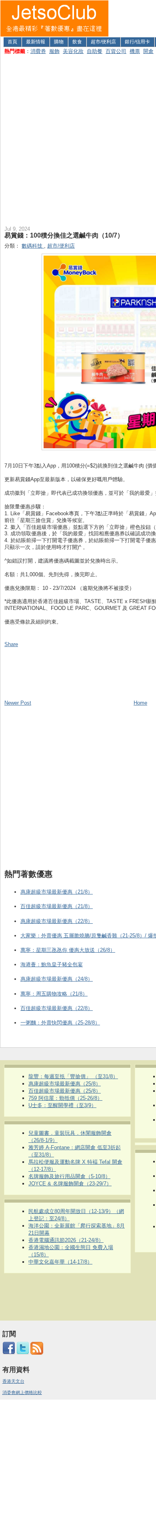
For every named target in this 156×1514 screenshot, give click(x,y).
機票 (135, 51)
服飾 (54, 51)
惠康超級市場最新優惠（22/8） (56, 921)
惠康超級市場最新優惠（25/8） (64, 1084)
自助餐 (94, 51)
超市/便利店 (103, 42)
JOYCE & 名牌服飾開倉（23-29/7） (70, 1184)
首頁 (12, 42)
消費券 (38, 51)
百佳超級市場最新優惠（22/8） (56, 1008)
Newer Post (17, 703)
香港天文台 (13, 1381)
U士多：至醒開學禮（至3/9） (62, 1105)
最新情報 (35, 42)
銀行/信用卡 (137, 42)
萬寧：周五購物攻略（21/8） (54, 994)
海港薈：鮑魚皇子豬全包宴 (51, 964)
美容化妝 (73, 51)
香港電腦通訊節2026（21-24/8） (66, 1240)
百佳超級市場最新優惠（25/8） (64, 1091)
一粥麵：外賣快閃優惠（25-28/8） (60, 1023)
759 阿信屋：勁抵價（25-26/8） (65, 1098)
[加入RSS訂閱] (36, 1353)
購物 (59, 42)
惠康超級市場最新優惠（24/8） (56, 979)
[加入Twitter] (22, 1353)
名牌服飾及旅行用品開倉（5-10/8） (69, 1176)
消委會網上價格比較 (22, 1392)
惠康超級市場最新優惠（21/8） (56, 892)
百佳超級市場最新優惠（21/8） (56, 906)
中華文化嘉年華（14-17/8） (60, 1262)
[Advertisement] (78, 138)
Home (140, 703)
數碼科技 (33, 246)
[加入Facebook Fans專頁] (8, 1353)
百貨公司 (116, 51)
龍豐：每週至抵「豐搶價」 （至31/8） (73, 1076)
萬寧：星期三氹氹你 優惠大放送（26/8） (67, 950)
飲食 (77, 42)
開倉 (148, 51)
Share (11, 644)
